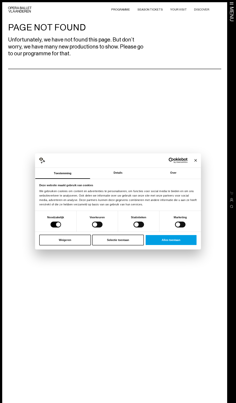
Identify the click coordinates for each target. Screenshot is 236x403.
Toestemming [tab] (62, 173)
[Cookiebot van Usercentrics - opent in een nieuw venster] (171, 160)
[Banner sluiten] (195, 160)
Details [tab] (118, 172)
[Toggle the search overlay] (231, 206)
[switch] (97, 224)
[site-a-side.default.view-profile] (231, 200)
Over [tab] (173, 172)
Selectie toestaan (118, 240)
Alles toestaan (171, 240)
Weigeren (65, 240)
